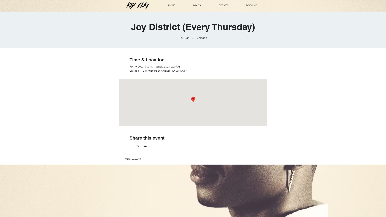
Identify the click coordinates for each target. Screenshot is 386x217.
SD (139, 159)
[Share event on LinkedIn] (145, 146)
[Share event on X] (138, 146)
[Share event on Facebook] (131, 146)
